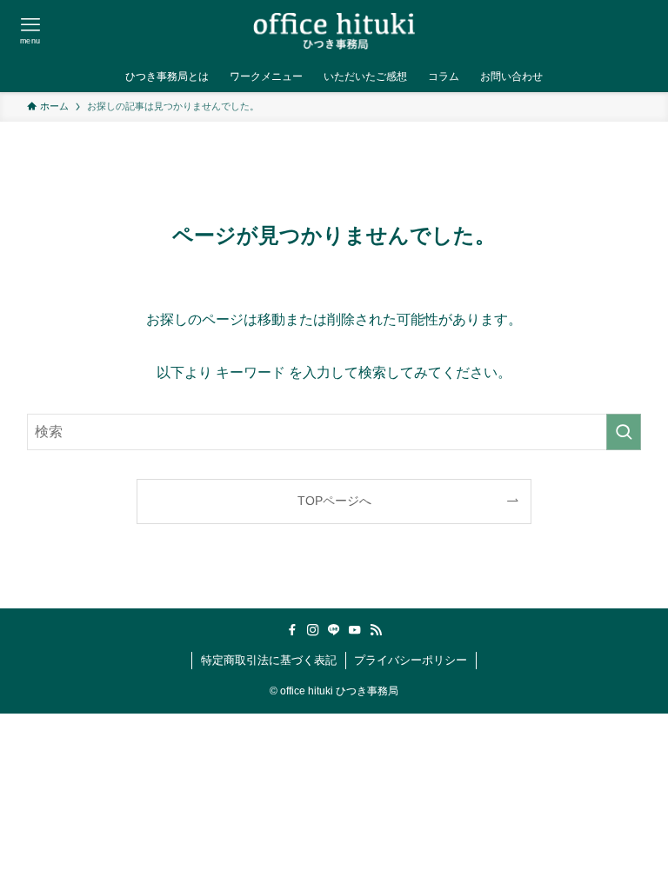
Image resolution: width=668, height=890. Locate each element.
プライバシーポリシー (410, 660)
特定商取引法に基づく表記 (269, 660)
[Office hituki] (334, 30)
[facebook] (292, 630)
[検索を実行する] (623, 432)
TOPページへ (334, 501)
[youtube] (355, 630)
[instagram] (313, 630)
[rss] (376, 630)
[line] (334, 630)
